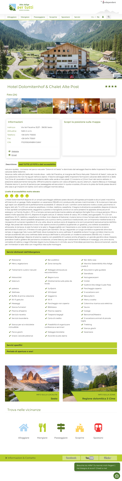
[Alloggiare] (24, 427)
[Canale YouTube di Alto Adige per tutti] (90, 458)
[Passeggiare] (61, 427)
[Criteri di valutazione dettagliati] (17, 196)
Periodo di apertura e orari (20, 351)
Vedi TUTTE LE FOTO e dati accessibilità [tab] (37, 164)
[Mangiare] (42, 427)
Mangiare (25, 17)
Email (14, 155)
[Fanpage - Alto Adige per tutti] (71, 458)
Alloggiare (11, 17)
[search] (108, 17)
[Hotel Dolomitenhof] (13, 107)
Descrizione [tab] (11, 164)
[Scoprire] (80, 427)
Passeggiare (39, 17)
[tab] (61, 252)
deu (92, 17)
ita (98, 17)
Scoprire (53, 17)
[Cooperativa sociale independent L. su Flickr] (108, 458)
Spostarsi (65, 17)
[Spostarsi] (98, 427)
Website (15, 151)
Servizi (77, 17)
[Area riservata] (103, 17)
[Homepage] (22, 7)
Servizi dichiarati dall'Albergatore (23, 252)
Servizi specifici (14, 345)
